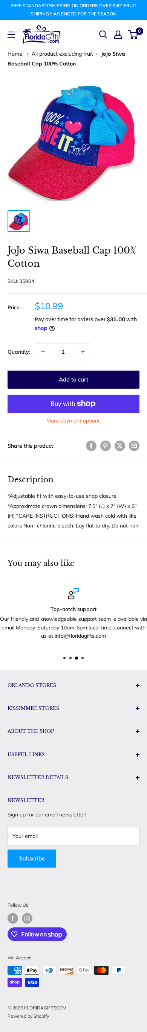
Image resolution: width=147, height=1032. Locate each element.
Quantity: (19, 351)
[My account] (118, 34)
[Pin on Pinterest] (105, 446)
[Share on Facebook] (91, 446)
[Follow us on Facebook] (13, 918)
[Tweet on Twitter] (120, 446)
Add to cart (73, 379)
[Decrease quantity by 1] (43, 352)
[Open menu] (11, 35)
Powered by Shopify (28, 1016)
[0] (133, 34)
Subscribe (32, 858)
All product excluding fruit (62, 53)
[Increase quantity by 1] (83, 352)
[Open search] (103, 34)
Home (15, 53)
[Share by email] (134, 446)
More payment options (73, 420)
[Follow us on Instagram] (27, 918)
